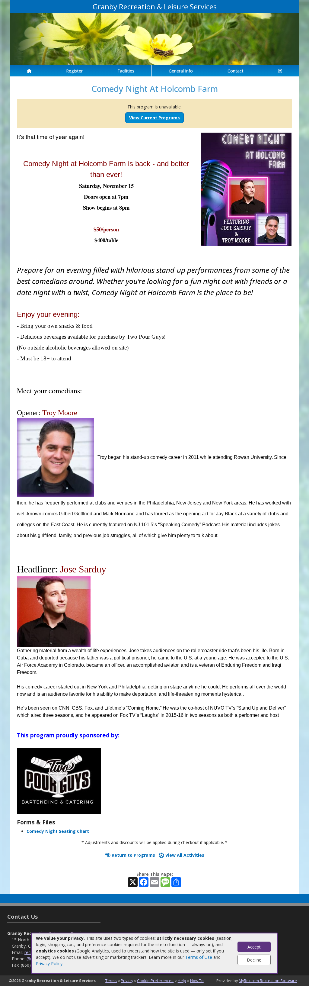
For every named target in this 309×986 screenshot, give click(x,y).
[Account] (280, 70)
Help (182, 980)
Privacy (127, 980)
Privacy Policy (49, 963)
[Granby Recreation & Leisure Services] (154, 39)
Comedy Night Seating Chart (58, 831)
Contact (236, 71)
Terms (111, 980)
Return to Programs (132, 855)
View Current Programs (154, 118)
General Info (181, 71)
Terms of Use (198, 957)
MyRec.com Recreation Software (268, 980)
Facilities (125, 71)
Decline (254, 960)
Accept (254, 947)
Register (74, 71)
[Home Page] (29, 70)
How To (197, 980)
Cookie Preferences (155, 980)
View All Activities (184, 855)
